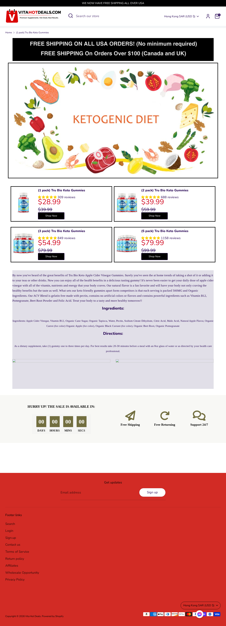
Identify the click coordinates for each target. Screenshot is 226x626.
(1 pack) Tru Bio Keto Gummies (32, 32)
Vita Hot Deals (33, 616)
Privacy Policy (15, 579)
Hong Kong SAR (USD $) (179, 16)
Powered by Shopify (53, 616)
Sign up (152, 492)
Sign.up (10, 538)
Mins (68, 430)
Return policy (14, 559)
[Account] (208, 16)
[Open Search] (70, 15)
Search (10, 524)
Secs (81, 430)
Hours (55, 430)
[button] (199, 615)
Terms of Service (17, 552)
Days (41, 430)
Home (8, 32)
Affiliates (11, 565)
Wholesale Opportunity (22, 573)
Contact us (12, 544)
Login (9, 531)
